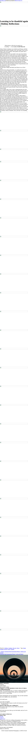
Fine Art (14, 648)
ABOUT (2, 717)
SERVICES (2, 719)
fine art (5, 649)
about (4, 0)
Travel (18, 648)
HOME (1, 0)
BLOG (20, 0)
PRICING (17, 0)
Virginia (12, 649)
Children (6, 648)
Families (10, 648)
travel (9, 649)
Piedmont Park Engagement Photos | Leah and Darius (11, 654)
